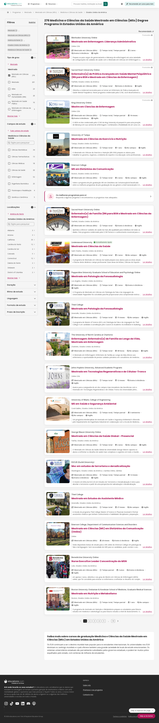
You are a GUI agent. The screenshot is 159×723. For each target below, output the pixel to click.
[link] (96, 12)
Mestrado (14, 64)
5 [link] (103, 621)
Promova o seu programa (93, 690)
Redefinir (32, 22)
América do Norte (17, 214)
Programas (35, 4)
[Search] (105, 4)
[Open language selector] (122, 4)
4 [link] (99, 621)
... (108, 621)
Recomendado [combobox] (145, 31)
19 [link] (113, 621)
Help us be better (146, 716)
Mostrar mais (12, 116)
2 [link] (89, 621)
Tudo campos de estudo (19, 131)
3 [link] (94, 621)
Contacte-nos (88, 695)
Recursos (52, 4)
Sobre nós (87, 685)
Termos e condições (120, 716)
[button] (12, 30)
